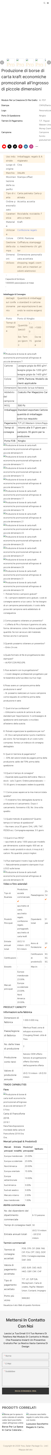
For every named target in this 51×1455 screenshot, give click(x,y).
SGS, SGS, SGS (47, 958)
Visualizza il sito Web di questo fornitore (21, 1305)
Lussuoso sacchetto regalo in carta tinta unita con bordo (37, 1426)
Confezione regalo (27, 230)
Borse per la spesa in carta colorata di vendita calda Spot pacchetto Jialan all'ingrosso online (13, 1428)
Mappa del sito (26, 1449)
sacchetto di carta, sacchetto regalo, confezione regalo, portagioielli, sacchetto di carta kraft (23, 921)
